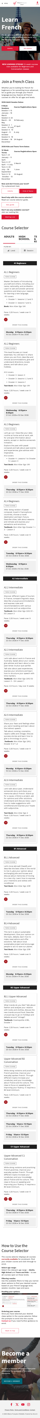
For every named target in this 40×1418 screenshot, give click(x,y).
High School (24, 238)
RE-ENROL (23, 47)
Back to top (6, 1329)
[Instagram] (28, 1404)
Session (29, 251)
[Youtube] (23, 1404)
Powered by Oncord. (31, 1414)
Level (12, 251)
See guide (6, 203)
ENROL (4, 47)
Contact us (6, 1321)
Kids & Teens (24, 190)
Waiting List (6, 216)
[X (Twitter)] (17, 1404)
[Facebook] (11, 1404)
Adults (4, 190)
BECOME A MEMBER (9, 1379)
